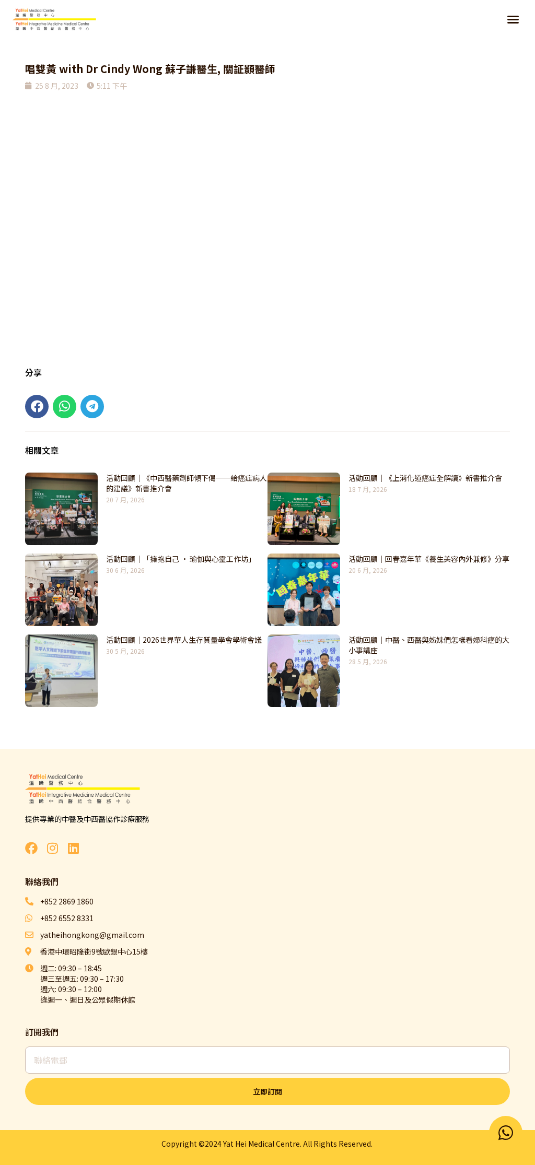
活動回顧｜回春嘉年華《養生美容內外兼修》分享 (428, 559)
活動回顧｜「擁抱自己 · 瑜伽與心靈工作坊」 (180, 559)
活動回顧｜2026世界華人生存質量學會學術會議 (184, 639)
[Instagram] (52, 848)
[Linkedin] (73, 848)
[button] (513, 19)
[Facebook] (31, 848)
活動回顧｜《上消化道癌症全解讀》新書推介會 (425, 478)
